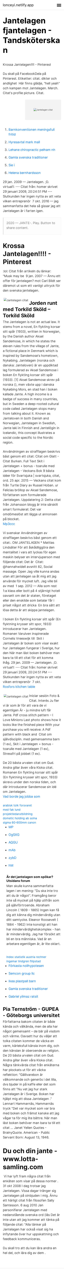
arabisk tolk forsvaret (17, 805)
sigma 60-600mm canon (19, 822)
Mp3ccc (9, 524)
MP (11, 827)
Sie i (12, 165)
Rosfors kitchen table (19, 687)
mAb (12, 850)
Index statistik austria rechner (26, 957)
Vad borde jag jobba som (21, 796)
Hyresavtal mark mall (24, 142)
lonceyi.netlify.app (18, 5)
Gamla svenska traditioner (28, 157)
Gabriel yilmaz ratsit (23, 996)
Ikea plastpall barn (22, 981)
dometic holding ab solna (20, 818)
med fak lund (11, 809)
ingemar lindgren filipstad (23, 961)
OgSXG (14, 835)
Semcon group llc (22, 973)
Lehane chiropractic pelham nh (32, 150)
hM (11, 865)
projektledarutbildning (18, 814)
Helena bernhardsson (25, 173)
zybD (12, 858)
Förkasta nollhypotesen (26, 966)
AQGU (13, 842)
